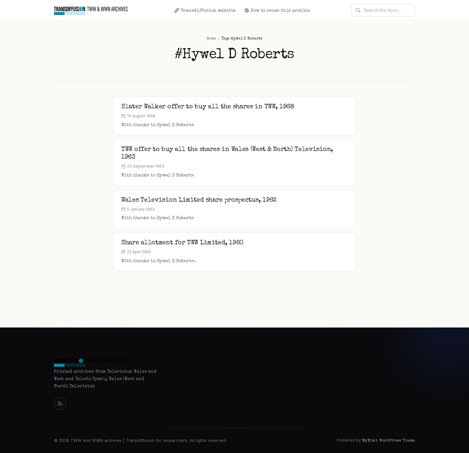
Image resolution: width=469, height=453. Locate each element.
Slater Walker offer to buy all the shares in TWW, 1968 (207, 107)
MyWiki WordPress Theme (388, 441)
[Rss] (60, 404)
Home (211, 39)
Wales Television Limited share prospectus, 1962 (199, 200)
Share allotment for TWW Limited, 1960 (182, 243)
